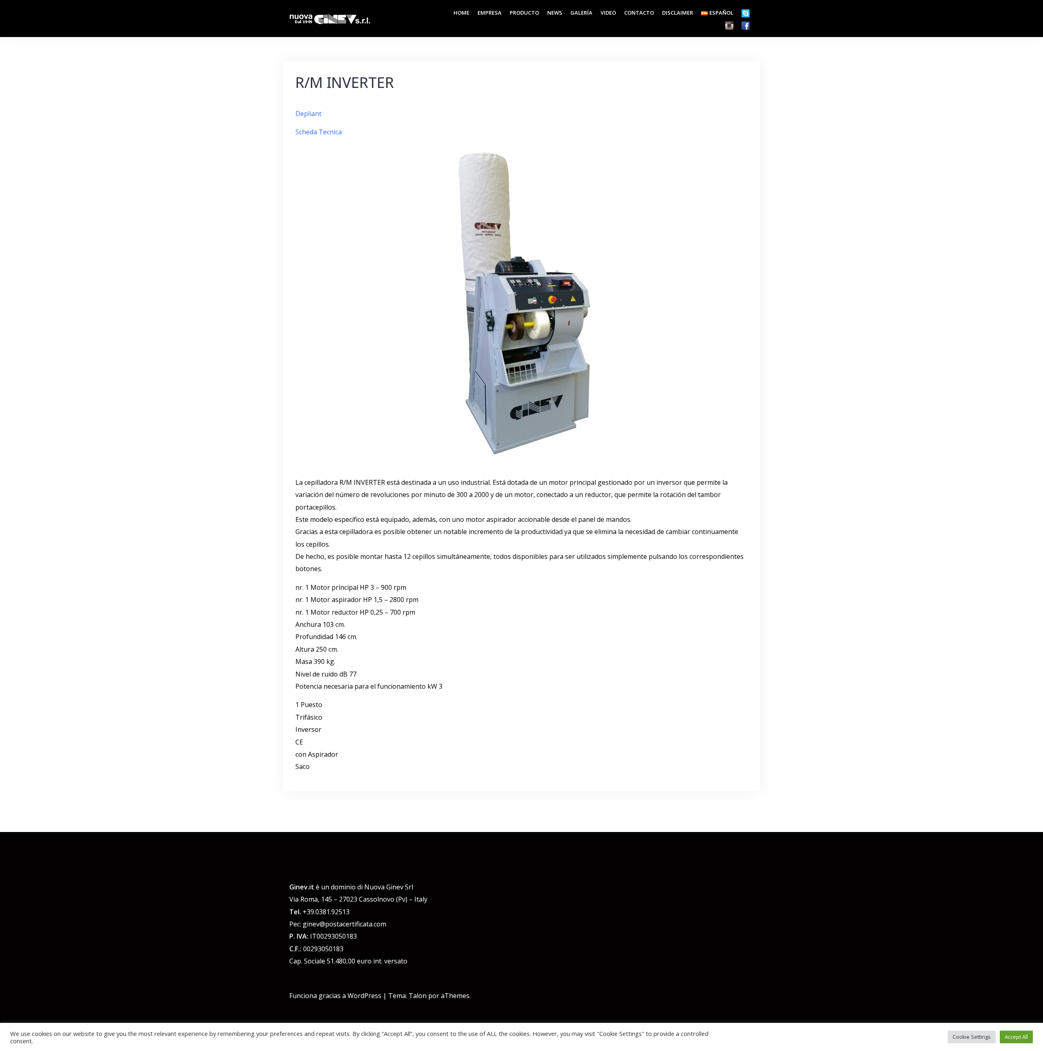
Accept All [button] (1016, 1036)
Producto (524, 12)
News (554, 12)
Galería (581, 12)
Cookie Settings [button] (972, 1036)
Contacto (639, 12)
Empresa (489, 12)
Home (461, 12)
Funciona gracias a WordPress (335, 995)
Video (608, 12)
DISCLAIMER (677, 12)
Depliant (309, 113)
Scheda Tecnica (319, 131)
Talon (418, 995)
